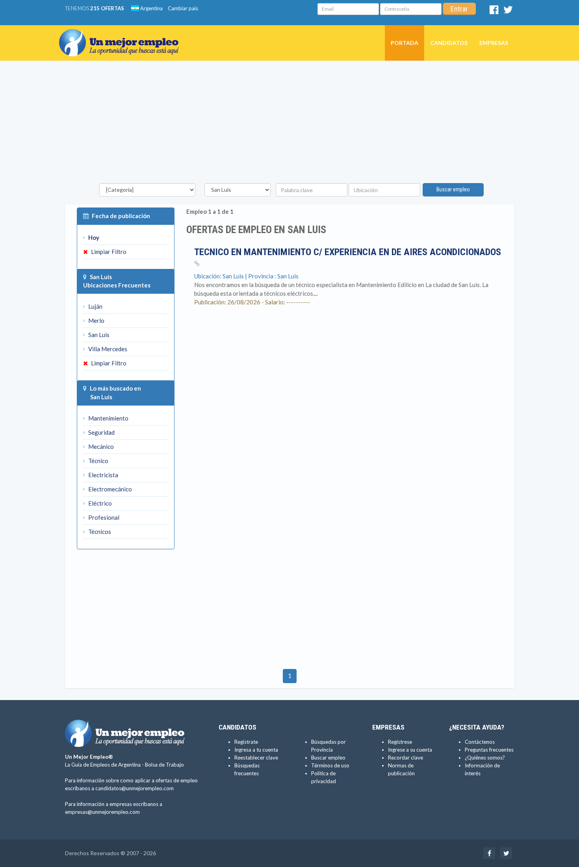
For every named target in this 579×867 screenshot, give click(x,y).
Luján (94, 306)
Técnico (97, 460)
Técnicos (99, 531)
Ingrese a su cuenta (410, 750)
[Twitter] (508, 11)
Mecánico (100, 446)
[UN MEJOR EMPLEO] (122, 35)
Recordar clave (405, 757)
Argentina (151, 8)
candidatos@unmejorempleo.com (134, 788)
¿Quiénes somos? (485, 757)
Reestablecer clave (256, 757)
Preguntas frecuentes (489, 750)
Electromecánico (109, 489)
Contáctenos (480, 742)
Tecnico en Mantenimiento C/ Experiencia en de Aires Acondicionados (347, 252)
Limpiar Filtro (108, 251)
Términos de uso (330, 765)
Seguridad (101, 432)
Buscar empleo (453, 189)
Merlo (95, 320)
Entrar (459, 9)
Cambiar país (183, 8)
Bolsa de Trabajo (164, 764)
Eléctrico (99, 503)
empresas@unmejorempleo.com (102, 812)
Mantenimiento (107, 418)
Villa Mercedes (107, 348)
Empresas (493, 42)
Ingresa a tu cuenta (256, 750)
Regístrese (400, 742)
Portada (404, 42)
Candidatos (449, 42)
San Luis (98, 334)
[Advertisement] (289, 124)
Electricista (102, 474)
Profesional (103, 517)
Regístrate (246, 742)
